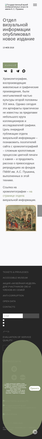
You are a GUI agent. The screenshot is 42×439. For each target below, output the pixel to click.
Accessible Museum (15, 277)
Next (39, 211)
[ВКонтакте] (5, 71)
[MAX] (24, 71)
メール (6, 331)
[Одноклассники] (11, 71)
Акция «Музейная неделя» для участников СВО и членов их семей (19, 286)
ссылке (23, 393)
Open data (9, 301)
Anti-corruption (13, 295)
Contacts (9, 307)
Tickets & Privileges (15, 272)
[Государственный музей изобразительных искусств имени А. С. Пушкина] (19, 9)
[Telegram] (18, 71)
